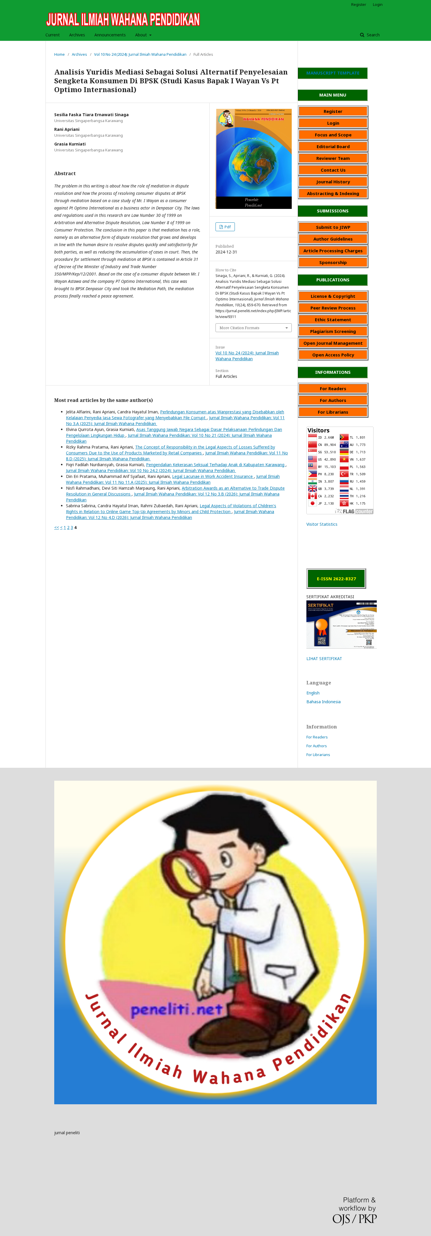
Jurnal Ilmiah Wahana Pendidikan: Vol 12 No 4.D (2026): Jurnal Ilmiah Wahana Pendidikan (170, 514)
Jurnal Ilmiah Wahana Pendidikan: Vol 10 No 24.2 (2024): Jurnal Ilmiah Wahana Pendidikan (151, 470)
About (141, 35)
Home (59, 54)
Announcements (110, 35)
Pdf (227, 226)
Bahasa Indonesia (323, 701)
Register (358, 4)
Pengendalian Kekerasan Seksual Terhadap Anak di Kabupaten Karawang (216, 464)
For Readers (317, 737)
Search (373, 35)
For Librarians (318, 754)
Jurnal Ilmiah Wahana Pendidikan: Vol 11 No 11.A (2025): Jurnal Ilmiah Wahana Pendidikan (173, 479)
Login (378, 4)
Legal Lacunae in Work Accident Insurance (213, 476)
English (313, 693)
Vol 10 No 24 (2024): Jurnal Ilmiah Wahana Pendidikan (140, 54)
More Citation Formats (239, 327)
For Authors (316, 745)
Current (52, 35)
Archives (77, 35)
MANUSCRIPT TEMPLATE (332, 73)
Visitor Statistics (321, 524)
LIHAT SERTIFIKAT (324, 658)
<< (56, 527)
